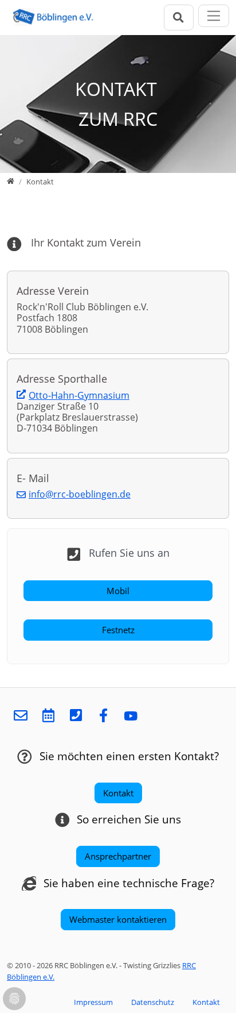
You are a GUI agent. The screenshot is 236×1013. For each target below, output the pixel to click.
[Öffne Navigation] (214, 16)
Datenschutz (152, 1002)
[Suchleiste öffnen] (179, 17)
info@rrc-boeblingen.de (80, 494)
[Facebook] (103, 716)
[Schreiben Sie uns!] (20, 716)
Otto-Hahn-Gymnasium (79, 395)
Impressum (93, 1002)
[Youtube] (130, 716)
